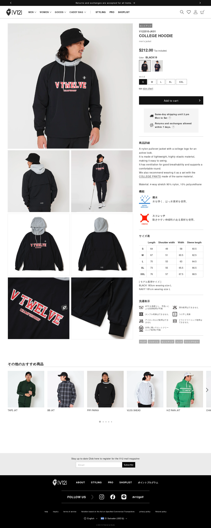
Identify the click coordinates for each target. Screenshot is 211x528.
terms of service (69, 511)
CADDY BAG (76, 12)
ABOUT (80, 482)
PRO (110, 482)
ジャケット (154, 341)
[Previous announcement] (11, 3)
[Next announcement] (200, 3)
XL (170, 81)
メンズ (179, 341)
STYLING (96, 482)
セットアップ (167, 341)
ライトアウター (191, 341)
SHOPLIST (125, 482)
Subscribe (128, 464)
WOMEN (44, 12)
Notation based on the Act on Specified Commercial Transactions (108, 511)
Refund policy (161, 511)
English (90, 518)
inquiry (55, 511)
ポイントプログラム (148, 482)
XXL (181, 81)
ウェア (143, 341)
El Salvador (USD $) (114, 518)
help (46, 511)
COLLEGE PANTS (150, 176)
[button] (31, 12)
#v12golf (138, 497)
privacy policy (144, 511)
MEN (31, 12)
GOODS (59, 12)
